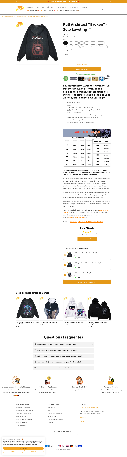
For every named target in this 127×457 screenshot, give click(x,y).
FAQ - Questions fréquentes (23, 413)
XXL (93, 43)
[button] (31, 7)
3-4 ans (100, 43)
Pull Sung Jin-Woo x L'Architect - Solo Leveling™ (87, 263)
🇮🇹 (14, 396)
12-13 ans (103, 47)
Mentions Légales (21, 416)
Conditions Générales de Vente (24, 410)
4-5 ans (67, 47)
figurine (70, 217)
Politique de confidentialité (24, 419)
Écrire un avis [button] (87, 239)
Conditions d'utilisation (23, 407)
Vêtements (73, 222)
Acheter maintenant (82, 69)
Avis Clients (51, 407)
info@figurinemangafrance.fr (89, 407)
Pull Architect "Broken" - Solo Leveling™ (38, 16)
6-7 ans (76, 47)
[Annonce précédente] (16, 1)
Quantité (65, 54)
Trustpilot (51, 422)
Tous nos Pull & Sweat (20, 16)
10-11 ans (93, 47)
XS (65, 43)
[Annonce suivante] (110, 1)
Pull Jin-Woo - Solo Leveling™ (82, 273)
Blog (49, 410)
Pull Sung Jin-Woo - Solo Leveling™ (75, 322)
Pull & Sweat (82, 222)
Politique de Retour (21, 422)
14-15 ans (67, 51)
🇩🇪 (18, 396)
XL (87, 43)
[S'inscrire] (77, 435)
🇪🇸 (16, 396)
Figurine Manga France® (7, 16)
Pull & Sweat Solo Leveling (94, 222)
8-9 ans (84, 47)
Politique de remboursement (56, 419)
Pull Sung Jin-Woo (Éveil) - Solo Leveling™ (97, 323)
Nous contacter (52, 416)
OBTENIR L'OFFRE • (87, 282)
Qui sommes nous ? (21, 425)
